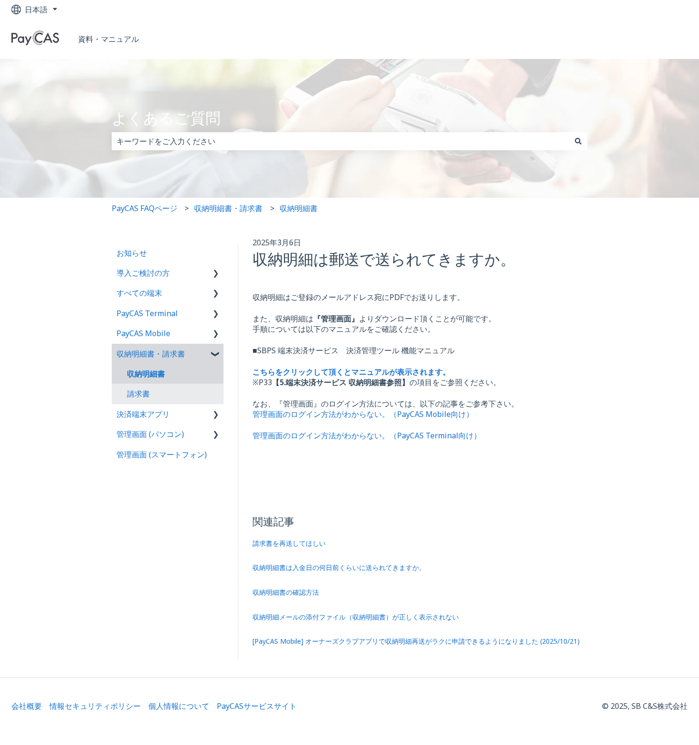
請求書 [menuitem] (138, 393)
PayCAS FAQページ (144, 208)
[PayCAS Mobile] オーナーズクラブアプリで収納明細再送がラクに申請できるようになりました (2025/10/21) (416, 641)
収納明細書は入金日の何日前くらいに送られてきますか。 (339, 567)
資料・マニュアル (108, 39)
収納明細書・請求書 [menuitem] (150, 353)
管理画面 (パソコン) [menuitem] (150, 434)
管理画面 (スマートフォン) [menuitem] (161, 454)
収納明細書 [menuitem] (146, 373)
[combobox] (340, 141)
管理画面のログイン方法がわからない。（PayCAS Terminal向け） (366, 435)
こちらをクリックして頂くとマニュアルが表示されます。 (351, 372)
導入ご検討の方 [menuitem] (143, 273)
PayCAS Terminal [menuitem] (147, 313)
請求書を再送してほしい (289, 543)
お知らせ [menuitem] (131, 253)
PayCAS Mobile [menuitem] (143, 333)
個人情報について (178, 706)
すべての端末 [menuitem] (139, 293)
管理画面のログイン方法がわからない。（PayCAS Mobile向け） (363, 414)
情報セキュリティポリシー (95, 706)
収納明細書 (299, 208)
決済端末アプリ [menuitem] (143, 414)
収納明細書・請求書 (228, 208)
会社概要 (26, 706)
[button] (215, 273)
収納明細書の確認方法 (285, 592)
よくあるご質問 (166, 117)
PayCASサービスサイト (258, 706)
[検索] (578, 141)
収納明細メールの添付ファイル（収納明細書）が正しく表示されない (355, 616)
